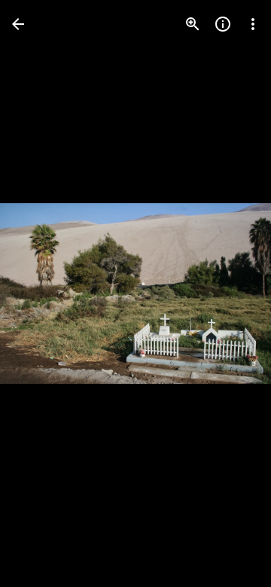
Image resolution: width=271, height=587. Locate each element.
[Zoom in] (193, 24)
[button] (42, 293)
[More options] (253, 24)
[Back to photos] (18, 24)
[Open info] (223, 24)
